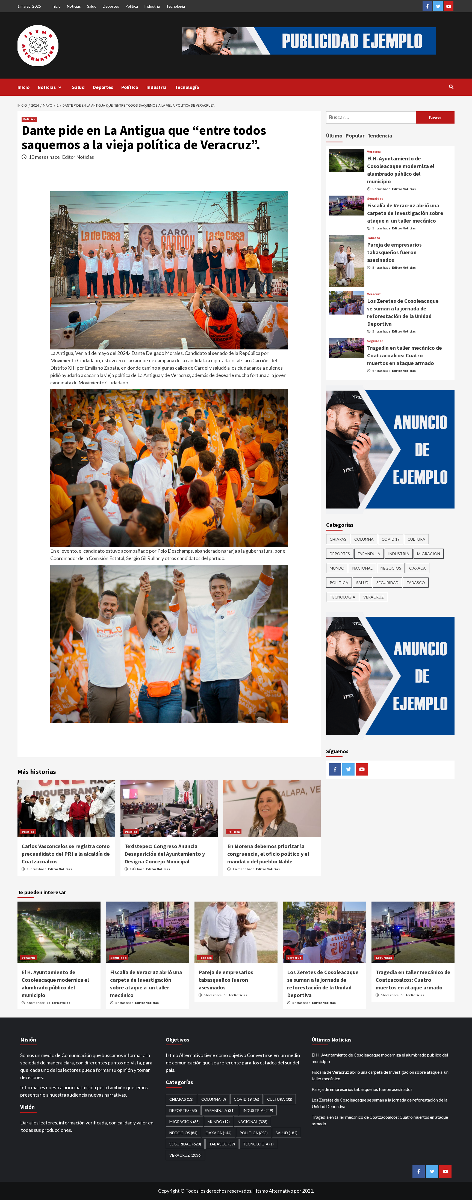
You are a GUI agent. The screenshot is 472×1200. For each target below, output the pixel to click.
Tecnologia (342, 596)
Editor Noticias (78, 157)
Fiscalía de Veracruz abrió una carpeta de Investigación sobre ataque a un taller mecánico (405, 213)
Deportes (111, 6)
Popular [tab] (355, 135)
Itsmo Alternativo (274, 1191)
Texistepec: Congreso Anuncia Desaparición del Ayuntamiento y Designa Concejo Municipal (165, 854)
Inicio (56, 6)
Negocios (390, 567)
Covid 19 (391, 539)
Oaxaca (417, 567)
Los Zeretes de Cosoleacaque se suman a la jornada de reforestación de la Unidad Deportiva (379, 1103)
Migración (428, 553)
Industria (152, 6)
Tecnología (175, 6)
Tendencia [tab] (379, 135)
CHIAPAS (338, 539)
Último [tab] (334, 135)
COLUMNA (364, 539)
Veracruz (374, 151)
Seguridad (375, 198)
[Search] (451, 87)
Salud (91, 6)
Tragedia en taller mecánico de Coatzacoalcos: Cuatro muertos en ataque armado (404, 355)
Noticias (74, 6)
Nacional (362, 567)
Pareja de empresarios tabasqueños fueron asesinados (394, 252)
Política (131, 6)
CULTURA (416, 539)
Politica (29, 119)
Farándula (369, 553)
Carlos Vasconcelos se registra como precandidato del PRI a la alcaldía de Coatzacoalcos (66, 854)
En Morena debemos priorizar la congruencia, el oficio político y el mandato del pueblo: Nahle (268, 854)
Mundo (337, 567)
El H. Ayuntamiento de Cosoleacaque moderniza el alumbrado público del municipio (380, 1058)
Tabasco (373, 238)
